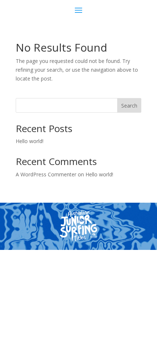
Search (129, 105)
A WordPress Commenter (46, 174)
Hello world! (29, 141)
